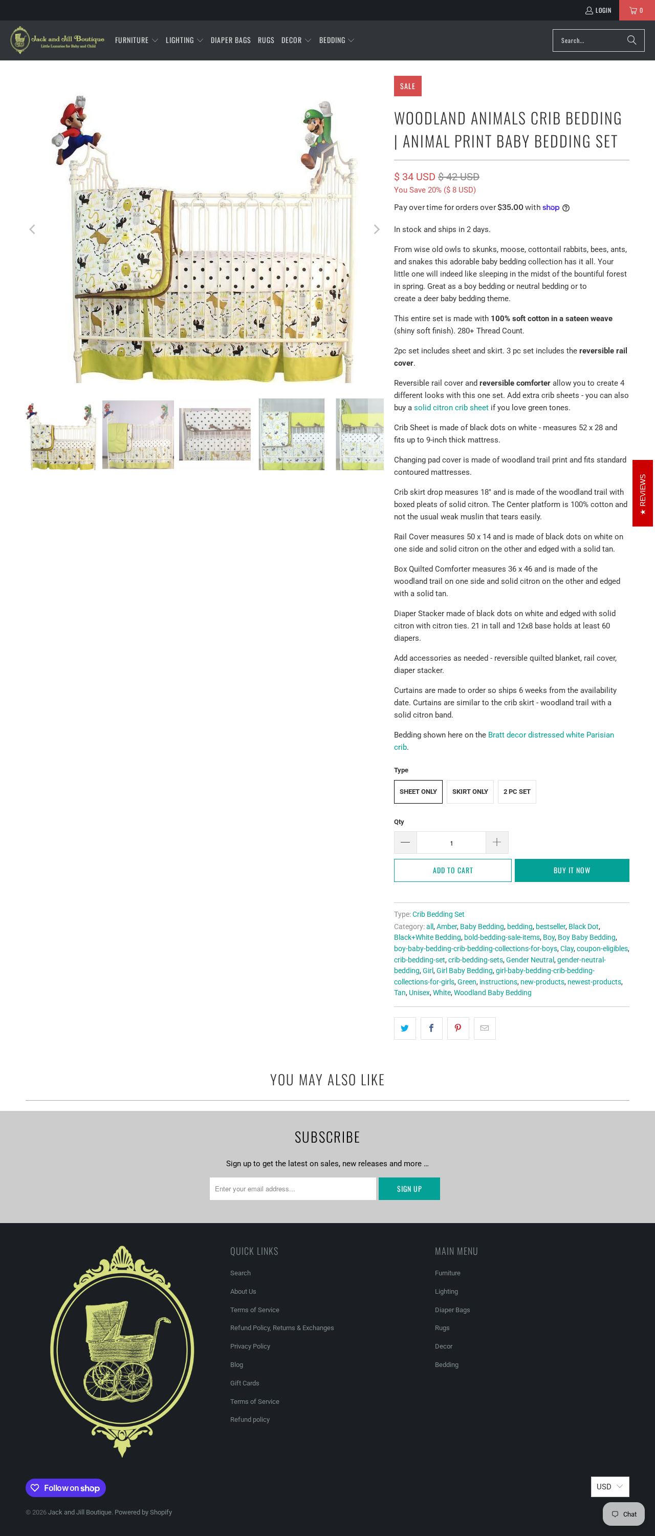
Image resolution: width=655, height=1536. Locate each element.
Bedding (446, 1365)
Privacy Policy (250, 1346)
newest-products (594, 982)
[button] (137, 40)
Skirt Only (470, 791)
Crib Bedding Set (438, 914)
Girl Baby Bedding (464, 970)
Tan (400, 992)
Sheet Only (418, 791)
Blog (236, 1365)
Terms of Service (254, 1310)
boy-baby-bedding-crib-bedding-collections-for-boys (475, 948)
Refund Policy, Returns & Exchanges (282, 1328)
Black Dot (584, 926)
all (429, 926)
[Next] (376, 229)
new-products (542, 982)
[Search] (632, 40)
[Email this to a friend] (485, 1028)
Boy (549, 937)
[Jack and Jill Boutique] (57, 40)
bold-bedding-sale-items (502, 937)
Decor (443, 1346)
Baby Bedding (482, 926)
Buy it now (572, 870)
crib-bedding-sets (475, 960)
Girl (428, 970)
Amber (446, 926)
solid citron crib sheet (451, 407)
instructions (498, 982)
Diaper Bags (452, 1310)
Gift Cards (244, 1383)
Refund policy (250, 1419)
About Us (243, 1291)
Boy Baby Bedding (587, 937)
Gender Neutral (530, 960)
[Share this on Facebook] (432, 1028)
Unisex (419, 992)
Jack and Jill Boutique (80, 1512)
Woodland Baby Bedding (493, 992)
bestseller (550, 926)
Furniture (448, 1273)
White (442, 992)
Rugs (442, 1328)
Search (240, 1273)
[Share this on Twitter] (405, 1028)
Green (466, 982)
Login (604, 10)
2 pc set (517, 791)
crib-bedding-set (419, 960)
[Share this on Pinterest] (458, 1028)
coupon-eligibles (602, 948)
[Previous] (33, 229)
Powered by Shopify (143, 1512)
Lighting (446, 1291)
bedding (520, 926)
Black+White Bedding (427, 937)
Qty (399, 822)
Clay (567, 948)
